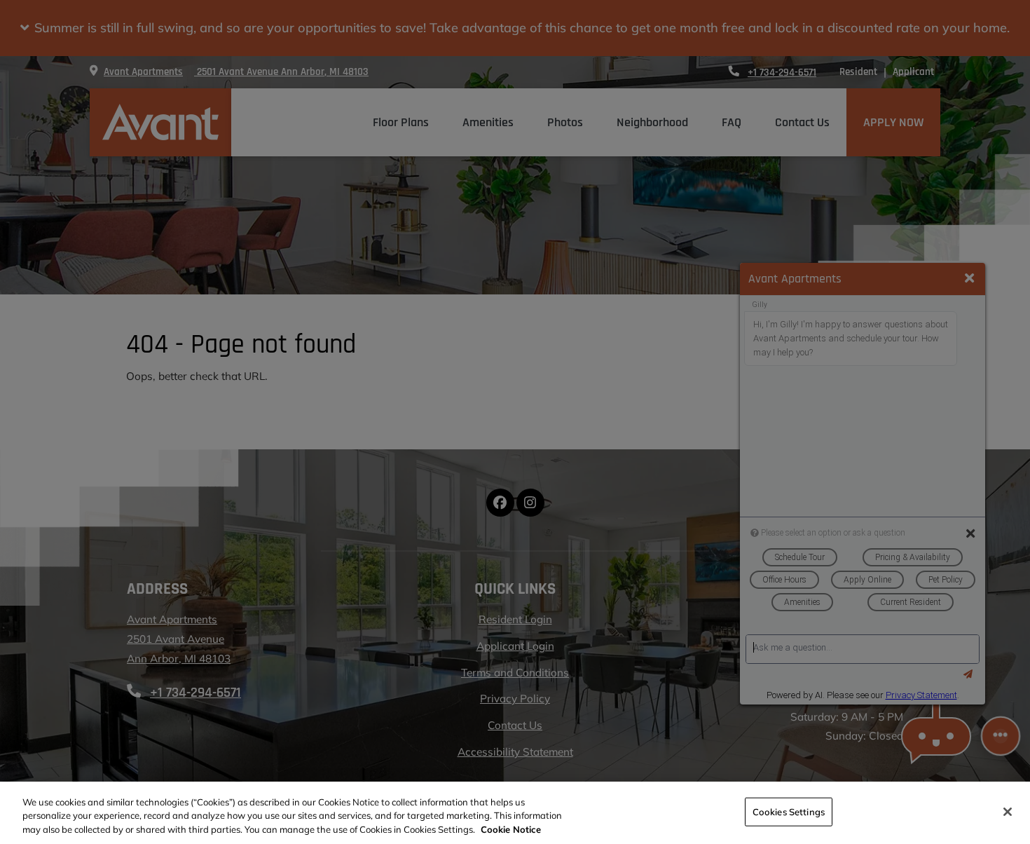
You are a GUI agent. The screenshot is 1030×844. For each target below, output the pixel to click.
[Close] (1007, 811)
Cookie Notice (511, 829)
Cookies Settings (789, 811)
